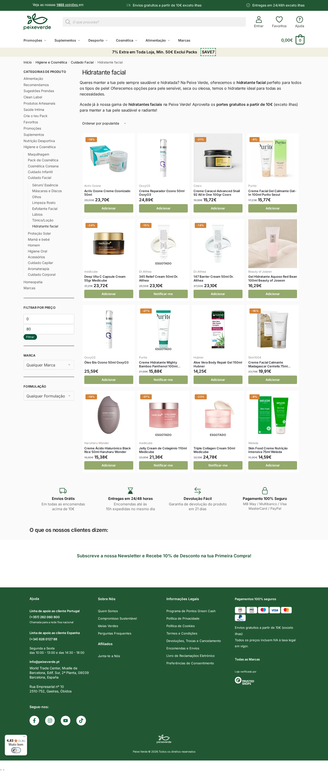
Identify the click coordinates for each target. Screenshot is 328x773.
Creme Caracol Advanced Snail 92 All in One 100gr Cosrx (217, 193)
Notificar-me (163, 294)
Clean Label (33, 97)
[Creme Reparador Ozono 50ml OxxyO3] (163, 157)
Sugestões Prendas (39, 91)
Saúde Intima (34, 109)
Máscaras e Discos (47, 191)
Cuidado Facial (82, 62)
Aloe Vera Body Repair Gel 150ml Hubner (218, 364)
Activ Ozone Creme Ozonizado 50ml (107, 193)
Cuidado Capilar (40, 263)
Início (28, 62)
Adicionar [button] (109, 208)
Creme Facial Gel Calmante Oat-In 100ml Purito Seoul (272, 193)
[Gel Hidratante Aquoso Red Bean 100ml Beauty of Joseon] (272, 243)
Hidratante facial (45, 226)
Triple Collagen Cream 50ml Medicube (214, 450)
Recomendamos (36, 85)
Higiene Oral (37, 251)
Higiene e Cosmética (51, 62)
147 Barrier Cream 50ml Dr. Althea (214, 278)
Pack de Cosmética (43, 160)
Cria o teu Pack (36, 116)
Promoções (32, 128)
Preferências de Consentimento (190, 663)
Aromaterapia (38, 269)
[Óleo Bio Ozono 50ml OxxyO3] (108, 329)
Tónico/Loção (42, 220)
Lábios (37, 214)
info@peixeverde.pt (45, 662)
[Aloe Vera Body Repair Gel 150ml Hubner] (218, 329)
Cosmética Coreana (43, 166)
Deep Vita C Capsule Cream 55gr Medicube (105, 278)
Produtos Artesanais (39, 103)
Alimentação (33, 78)
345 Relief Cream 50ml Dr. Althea (158, 278)
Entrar (258, 26)
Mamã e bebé (39, 239)
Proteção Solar (39, 233)
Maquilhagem (38, 154)
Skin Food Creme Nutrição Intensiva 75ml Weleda (268, 450)
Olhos (36, 197)
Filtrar (30, 337)
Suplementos (34, 134)
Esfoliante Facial (44, 209)
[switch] (16, 750)
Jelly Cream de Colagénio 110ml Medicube (163, 450)
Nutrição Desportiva (39, 141)
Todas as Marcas (247, 659)
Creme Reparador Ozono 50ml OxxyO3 (161, 193)
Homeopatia (33, 282)
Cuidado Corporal (41, 274)
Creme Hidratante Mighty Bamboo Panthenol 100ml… (159, 364)
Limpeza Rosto (43, 203)
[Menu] (24, 738)
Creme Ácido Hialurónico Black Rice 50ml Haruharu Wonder (107, 450)
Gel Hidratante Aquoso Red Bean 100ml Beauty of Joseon (272, 278)
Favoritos (279, 26)
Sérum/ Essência (45, 185)
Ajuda (299, 26)
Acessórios (36, 257)
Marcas (29, 288)
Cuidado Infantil (40, 172)
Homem (34, 245)
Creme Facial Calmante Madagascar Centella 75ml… (269, 364)
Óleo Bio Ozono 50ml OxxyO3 (106, 362)
